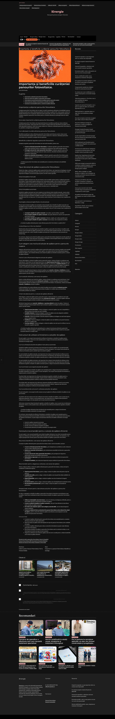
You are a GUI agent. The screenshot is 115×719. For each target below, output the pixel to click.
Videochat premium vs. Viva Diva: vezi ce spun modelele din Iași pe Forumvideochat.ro (85, 100)
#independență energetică (26, 5)
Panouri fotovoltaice (80, 257)
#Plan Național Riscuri (74, 5)
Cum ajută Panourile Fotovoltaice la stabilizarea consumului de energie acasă (44, 574)
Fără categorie (78, 248)
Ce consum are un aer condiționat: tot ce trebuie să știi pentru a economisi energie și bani (85, 93)
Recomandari (71, 36)
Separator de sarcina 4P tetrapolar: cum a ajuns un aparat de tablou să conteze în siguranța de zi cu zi (85, 106)
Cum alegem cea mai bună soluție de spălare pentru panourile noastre (42, 100)
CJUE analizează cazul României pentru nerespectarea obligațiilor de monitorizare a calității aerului (85, 143)
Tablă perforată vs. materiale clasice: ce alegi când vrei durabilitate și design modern (84, 113)
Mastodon (77, 269)
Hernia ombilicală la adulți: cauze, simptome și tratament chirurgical (82, 44)
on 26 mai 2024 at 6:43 (61, 590)
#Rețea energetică (63, 5)
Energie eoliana (34, 36)
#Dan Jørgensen (35, 8)
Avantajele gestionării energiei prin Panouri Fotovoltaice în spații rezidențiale (61, 574)
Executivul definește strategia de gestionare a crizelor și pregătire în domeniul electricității (83, 124)
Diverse (63, 36)
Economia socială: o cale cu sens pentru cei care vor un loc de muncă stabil (60, 44)
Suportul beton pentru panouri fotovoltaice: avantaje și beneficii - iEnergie (39, 590)
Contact (79, 36)
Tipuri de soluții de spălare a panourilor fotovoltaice (38, 98)
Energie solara (42, 36)
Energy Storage (79, 242)
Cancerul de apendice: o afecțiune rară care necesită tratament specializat (36, 44)
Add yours (35, 585)
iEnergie (57, 11)
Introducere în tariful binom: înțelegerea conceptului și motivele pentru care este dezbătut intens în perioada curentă (85, 150)
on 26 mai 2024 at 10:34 (59, 599)
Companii (77, 223)
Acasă (21, 36)
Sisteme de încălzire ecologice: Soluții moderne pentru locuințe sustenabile (26, 574)
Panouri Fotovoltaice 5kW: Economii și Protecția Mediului (33, 541)
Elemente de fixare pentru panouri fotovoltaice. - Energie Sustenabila (38, 599)
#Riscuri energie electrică (88, 5)
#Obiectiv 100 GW (52, 5)
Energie (26, 36)
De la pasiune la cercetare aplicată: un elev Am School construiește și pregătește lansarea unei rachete (85, 82)
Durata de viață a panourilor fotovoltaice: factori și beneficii (33, 539)
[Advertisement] (57, 25)
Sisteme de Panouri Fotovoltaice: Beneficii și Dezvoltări (32, 542)
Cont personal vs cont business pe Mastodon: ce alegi (46, 667)
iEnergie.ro (21, 685)
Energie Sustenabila (50, 702)
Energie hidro (51, 36)
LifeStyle (77, 254)
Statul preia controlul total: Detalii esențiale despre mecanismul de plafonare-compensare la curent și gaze (85, 189)
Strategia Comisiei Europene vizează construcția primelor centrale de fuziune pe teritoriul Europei (85, 130)
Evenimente (78, 245)
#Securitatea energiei (24, 8)
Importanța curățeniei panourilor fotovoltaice (36, 96)
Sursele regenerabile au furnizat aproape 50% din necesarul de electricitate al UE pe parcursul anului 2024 (85, 137)
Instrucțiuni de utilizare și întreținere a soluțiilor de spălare (39, 102)
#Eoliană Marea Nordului (40, 5)
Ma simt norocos (33, 39)
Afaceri (77, 220)
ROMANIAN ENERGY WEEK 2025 (86, 666)
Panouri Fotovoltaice (50, 700)
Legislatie (58, 36)
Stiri (76, 263)
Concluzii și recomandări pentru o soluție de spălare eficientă (40, 103)
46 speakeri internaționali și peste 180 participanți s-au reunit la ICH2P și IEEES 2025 (85, 196)
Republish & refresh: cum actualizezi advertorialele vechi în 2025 (66, 667)
